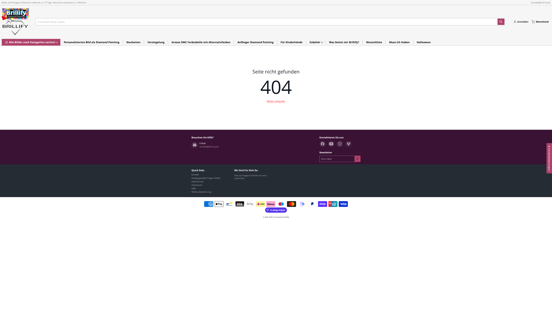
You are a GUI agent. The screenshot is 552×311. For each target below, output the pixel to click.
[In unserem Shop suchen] (501, 22)
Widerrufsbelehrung (201, 191)
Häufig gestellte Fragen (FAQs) (205, 178)
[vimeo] (348, 144)
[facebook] (322, 144)
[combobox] (269, 22)
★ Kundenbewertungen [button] (549, 158)
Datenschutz (197, 181)
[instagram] (340, 144)
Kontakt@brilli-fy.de (540, 2)
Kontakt (195, 174)
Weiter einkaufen (276, 101)
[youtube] (331, 144)
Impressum (196, 185)
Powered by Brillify (282, 217)
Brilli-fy (271, 217)
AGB (193, 188)
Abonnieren (357, 159)
